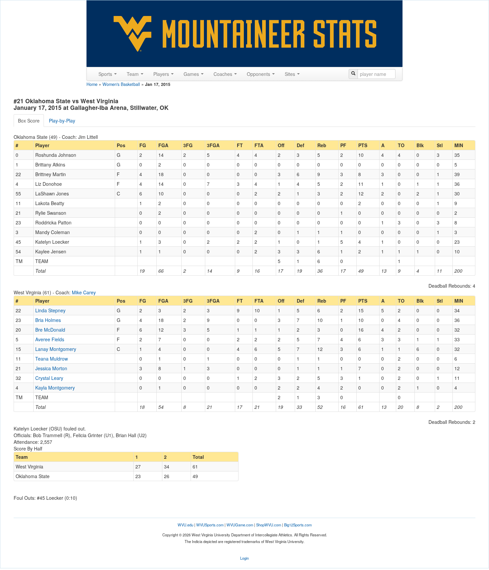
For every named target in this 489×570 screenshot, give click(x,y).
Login (244, 558)
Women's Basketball (121, 84)
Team (133, 74)
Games (192, 74)
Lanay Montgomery (55, 349)
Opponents (259, 74)
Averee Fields (49, 339)
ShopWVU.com (268, 524)
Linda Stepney (50, 310)
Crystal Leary (49, 378)
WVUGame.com (240, 524)
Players (161, 74)
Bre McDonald (50, 329)
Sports (105, 74)
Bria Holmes (48, 320)
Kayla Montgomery (55, 387)
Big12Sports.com (298, 524)
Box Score (29, 120)
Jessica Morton (51, 368)
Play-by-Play (62, 120)
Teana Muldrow (51, 358)
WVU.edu (185, 524)
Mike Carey (84, 292)
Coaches (224, 74)
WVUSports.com (210, 524)
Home (91, 84)
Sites (290, 74)
